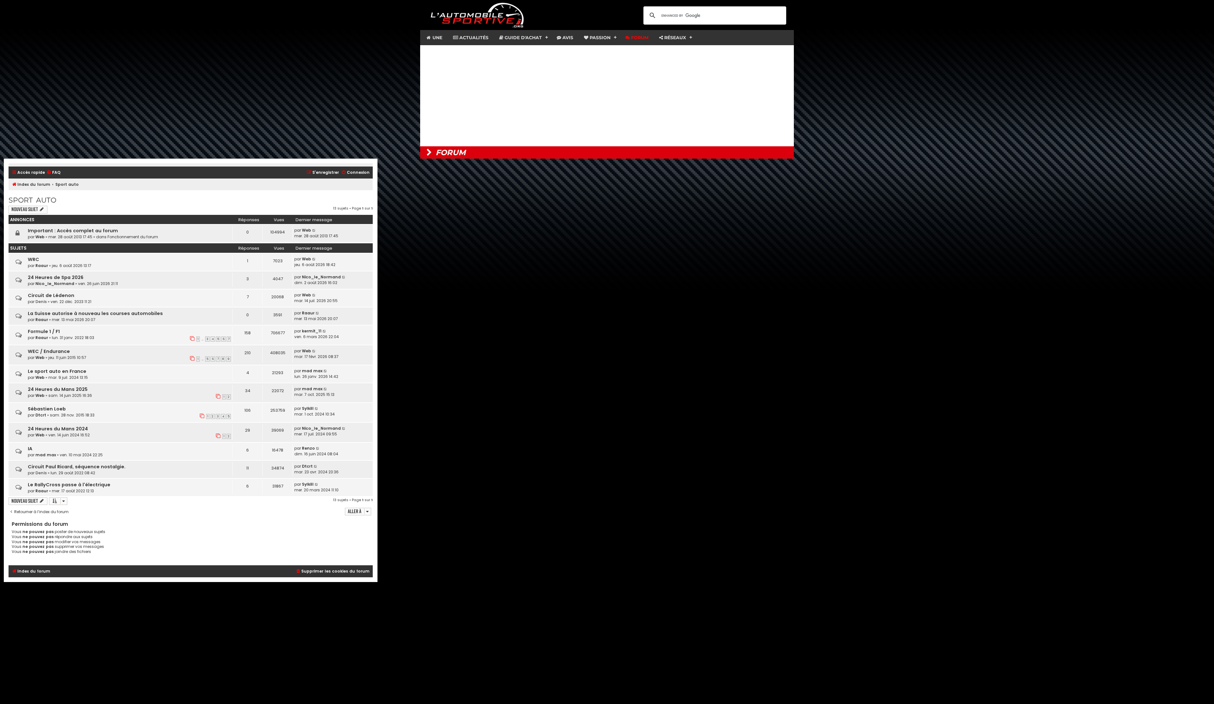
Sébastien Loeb (47, 409)
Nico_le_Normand (54, 283)
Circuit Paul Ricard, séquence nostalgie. (77, 467)
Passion (599, 37)
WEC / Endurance (49, 351)
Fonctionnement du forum (132, 237)
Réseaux (674, 37)
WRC (33, 259)
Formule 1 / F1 (44, 331)
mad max (312, 370)
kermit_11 (312, 331)
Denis (41, 301)
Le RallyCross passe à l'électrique (69, 485)
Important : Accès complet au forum (73, 231)
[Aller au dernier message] (314, 230)
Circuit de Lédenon (51, 295)
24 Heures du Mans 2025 (58, 389)
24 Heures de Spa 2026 (55, 277)
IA (30, 449)
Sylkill (308, 408)
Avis (567, 37)
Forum (639, 37)
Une (436, 37)
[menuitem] (53, 172)
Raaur (41, 265)
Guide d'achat (522, 37)
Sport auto (32, 200)
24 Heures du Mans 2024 (58, 429)
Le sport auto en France (57, 371)
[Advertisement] (607, 96)
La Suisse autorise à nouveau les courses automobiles (95, 313)
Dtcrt (40, 415)
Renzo (308, 448)
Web (40, 237)
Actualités (473, 37)
